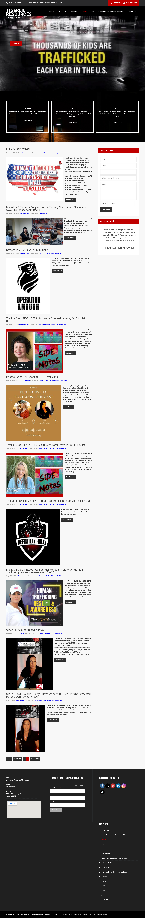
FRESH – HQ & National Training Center (115, 834)
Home (51, 11)
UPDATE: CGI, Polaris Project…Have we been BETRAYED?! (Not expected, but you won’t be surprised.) (48, 671)
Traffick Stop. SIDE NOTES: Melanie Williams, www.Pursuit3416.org (45, 420)
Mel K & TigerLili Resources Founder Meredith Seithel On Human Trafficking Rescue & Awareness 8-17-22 (44, 547)
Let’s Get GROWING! (18, 125)
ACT (103, 871)
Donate (117, 3)
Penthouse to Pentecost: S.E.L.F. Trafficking (32, 352)
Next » (37, 734)
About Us (62, 11)
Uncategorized (57, 129)
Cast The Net (106, 829)
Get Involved (131, 3)
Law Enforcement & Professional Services (107, 11)
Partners (104, 857)
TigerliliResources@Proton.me (18, 756)
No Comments (24, 129)
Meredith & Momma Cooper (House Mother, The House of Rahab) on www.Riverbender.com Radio (46, 184)
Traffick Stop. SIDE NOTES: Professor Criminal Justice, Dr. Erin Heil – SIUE (47, 295)
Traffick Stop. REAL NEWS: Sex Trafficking (52, 300)
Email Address (55, 764)
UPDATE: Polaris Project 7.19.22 (25, 605)
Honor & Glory (106, 843)
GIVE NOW (15, 30)
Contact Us (132, 11)
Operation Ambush (45, 229)
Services (74, 11)
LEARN (104, 862)
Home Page (105, 806)
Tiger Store (105, 820)
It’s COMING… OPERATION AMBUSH (27, 225)
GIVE (103, 866)
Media (84, 11)
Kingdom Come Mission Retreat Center (115, 848)
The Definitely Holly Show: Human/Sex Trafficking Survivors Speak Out (48, 476)
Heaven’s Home (107, 839)
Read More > (70, 175)
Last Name (54, 778)
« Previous (17, 734)
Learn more (27, 96)
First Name (54, 771)
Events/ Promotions (45, 129)
